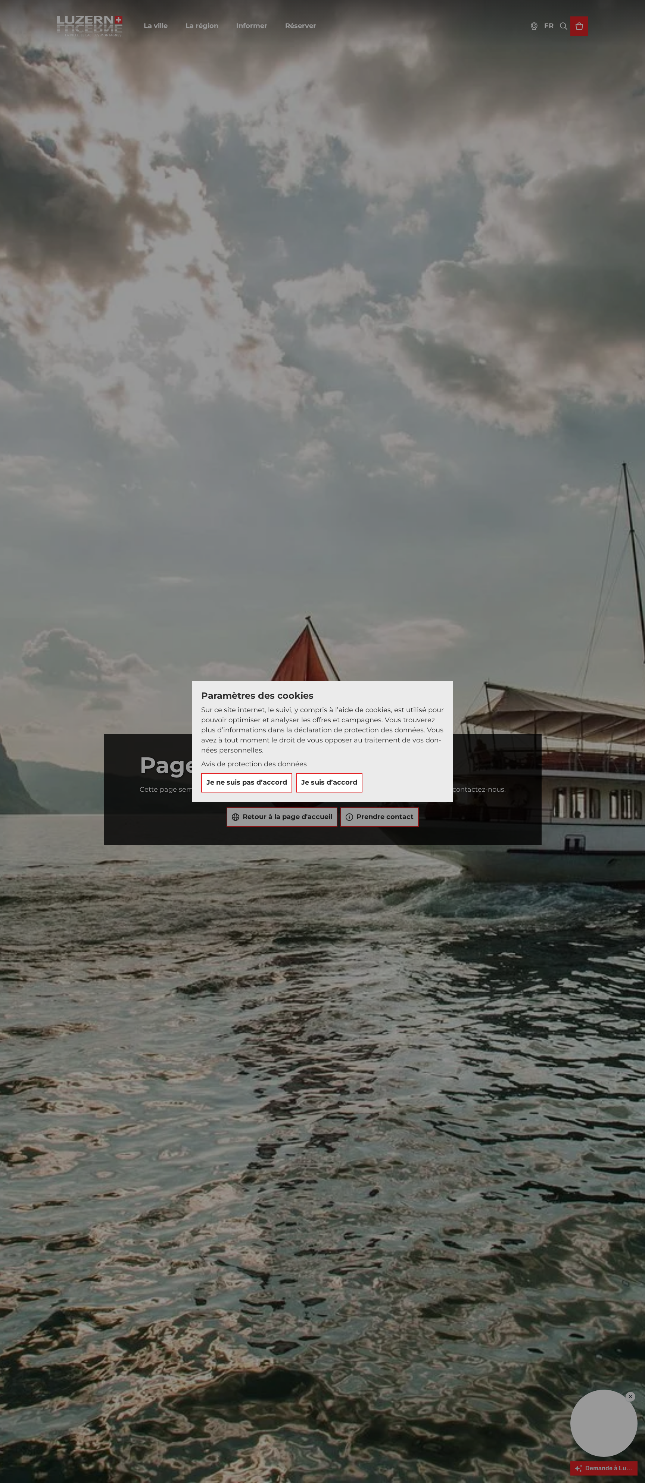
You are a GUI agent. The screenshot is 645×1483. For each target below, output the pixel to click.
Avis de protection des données (254, 764)
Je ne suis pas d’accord (246, 782)
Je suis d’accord (329, 782)
